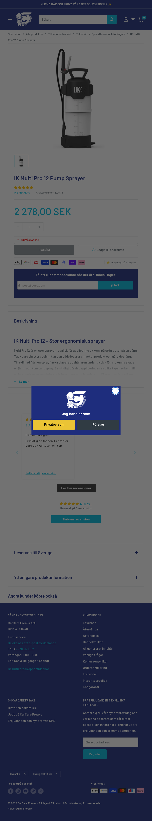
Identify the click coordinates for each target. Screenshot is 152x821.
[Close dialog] (115, 390)
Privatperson (54, 424)
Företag (98, 424)
